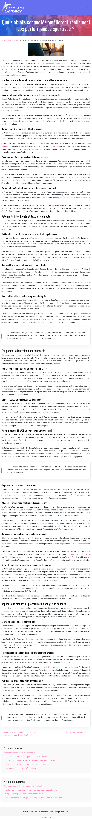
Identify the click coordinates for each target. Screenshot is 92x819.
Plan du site (46, 817)
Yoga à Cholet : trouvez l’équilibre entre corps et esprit (25, 764)
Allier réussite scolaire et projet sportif (19, 752)
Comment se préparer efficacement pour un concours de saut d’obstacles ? (21, 733)
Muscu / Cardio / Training (11, 40)
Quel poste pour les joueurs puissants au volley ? (23, 786)
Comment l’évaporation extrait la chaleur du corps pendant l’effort (30, 760)
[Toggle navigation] (87, 8)
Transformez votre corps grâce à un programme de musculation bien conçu (33, 790)
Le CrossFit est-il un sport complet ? (73, 732)
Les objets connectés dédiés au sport (52, 63)
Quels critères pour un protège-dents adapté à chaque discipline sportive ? (33, 797)
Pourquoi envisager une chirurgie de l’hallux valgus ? (24, 793)
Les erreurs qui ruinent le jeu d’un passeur (20, 768)
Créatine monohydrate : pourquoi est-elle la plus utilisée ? (26, 756)
